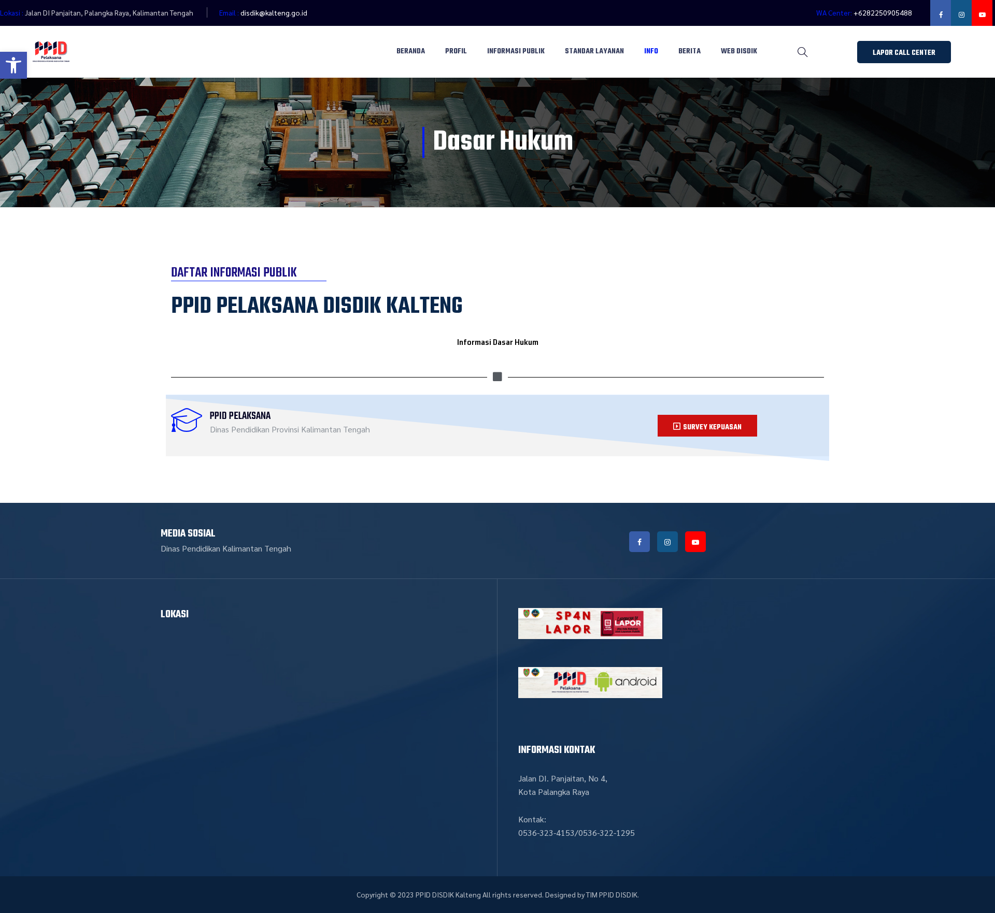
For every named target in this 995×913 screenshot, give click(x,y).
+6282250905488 (883, 12)
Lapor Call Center (904, 53)
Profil (456, 51)
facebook (940, 13)
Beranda (410, 51)
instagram (961, 13)
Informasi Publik (516, 51)
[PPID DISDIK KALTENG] (51, 52)
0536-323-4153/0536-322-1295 (576, 832)
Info (651, 51)
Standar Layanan (594, 51)
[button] (13, 65)
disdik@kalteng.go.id (273, 12)
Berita (689, 51)
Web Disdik (739, 51)
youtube (982, 13)
